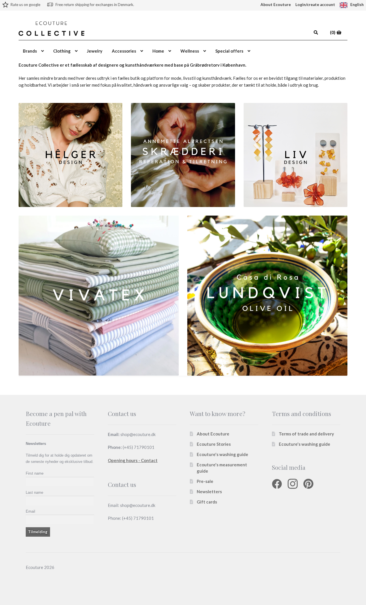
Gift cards (207, 501)
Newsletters (209, 491)
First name (34, 473)
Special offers (229, 50)
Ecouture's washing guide (222, 454)
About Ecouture (275, 4)
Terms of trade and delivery (306, 433)
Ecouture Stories (214, 444)
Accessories (124, 50)
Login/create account (315, 4)
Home (158, 50)
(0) (333, 32)
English (357, 4)
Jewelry (94, 50)
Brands (30, 50)
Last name (34, 492)
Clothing (62, 50)
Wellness (189, 50)
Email (30, 511)
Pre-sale (205, 481)
